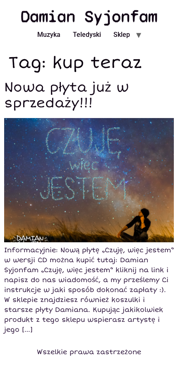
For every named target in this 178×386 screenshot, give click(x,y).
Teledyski (87, 35)
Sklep (121, 35)
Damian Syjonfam (89, 17)
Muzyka (48, 35)
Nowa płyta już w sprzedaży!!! (66, 95)
